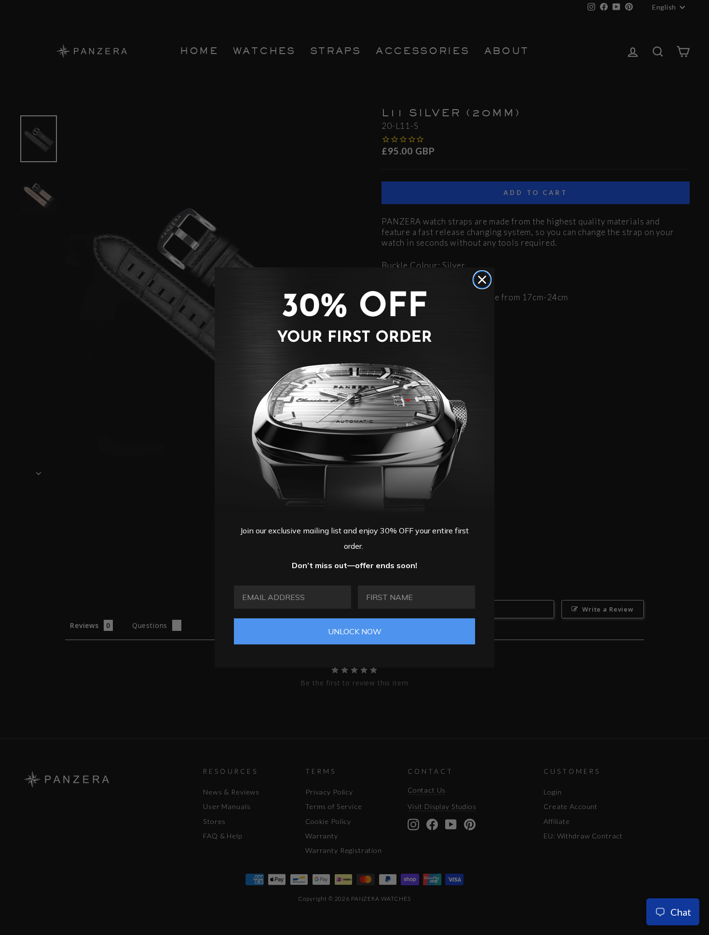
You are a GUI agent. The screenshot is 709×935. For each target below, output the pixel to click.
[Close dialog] (482, 279)
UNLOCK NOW (355, 631)
